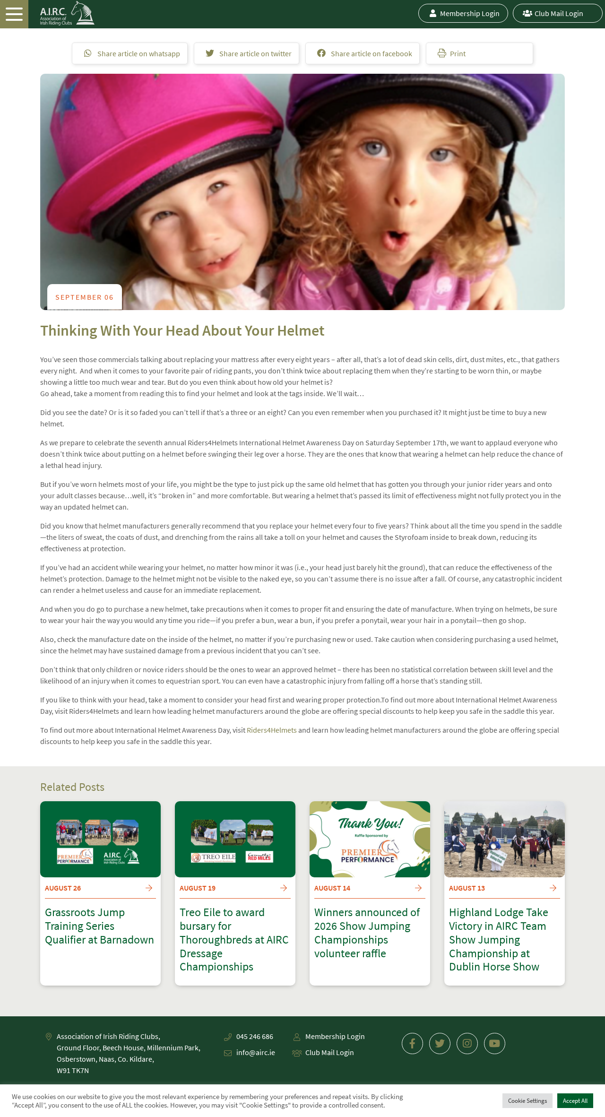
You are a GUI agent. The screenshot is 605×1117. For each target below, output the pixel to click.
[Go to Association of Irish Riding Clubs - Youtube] (494, 1043)
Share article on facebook (370, 53)
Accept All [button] (575, 1101)
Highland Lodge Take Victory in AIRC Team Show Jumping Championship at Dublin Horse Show (498, 940)
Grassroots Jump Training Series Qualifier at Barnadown (99, 926)
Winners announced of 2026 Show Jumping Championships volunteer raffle (367, 933)
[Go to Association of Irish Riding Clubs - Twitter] (439, 1043)
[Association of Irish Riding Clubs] (47, 13)
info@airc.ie (255, 1052)
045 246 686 (254, 1036)
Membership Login (470, 13)
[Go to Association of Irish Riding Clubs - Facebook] (412, 1043)
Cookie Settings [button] (527, 1101)
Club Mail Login (559, 13)
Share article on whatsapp (138, 53)
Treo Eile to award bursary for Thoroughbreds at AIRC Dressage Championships (234, 940)
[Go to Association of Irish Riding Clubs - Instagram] (467, 1043)
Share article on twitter (255, 53)
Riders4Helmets (272, 730)
